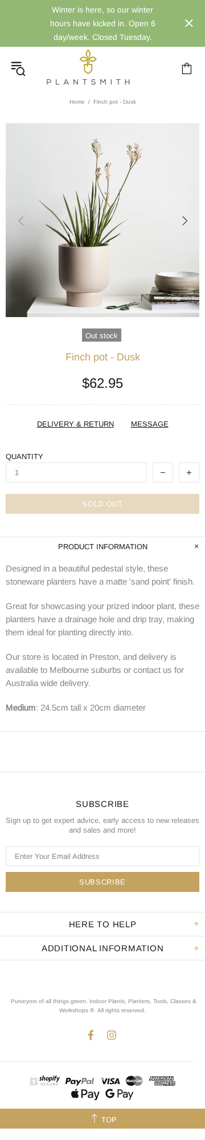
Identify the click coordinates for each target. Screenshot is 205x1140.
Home (77, 102)
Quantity (24, 456)
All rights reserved (120, 1010)
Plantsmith (87, 68)
